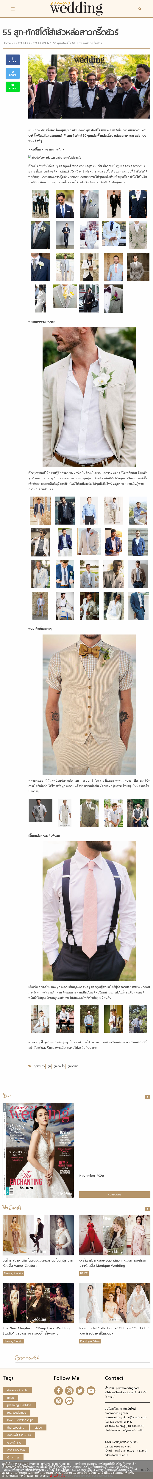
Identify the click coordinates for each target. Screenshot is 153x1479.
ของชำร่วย (14, 1442)
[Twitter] (81, 1390)
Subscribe (114, 1194)
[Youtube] (92, 1390)
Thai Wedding (15, 1427)
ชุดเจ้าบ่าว (39, 1066)
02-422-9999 (113, 1421)
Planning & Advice (13, 1273)
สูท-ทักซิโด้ (59, 1066)
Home (7, 43)
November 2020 (91, 1176)
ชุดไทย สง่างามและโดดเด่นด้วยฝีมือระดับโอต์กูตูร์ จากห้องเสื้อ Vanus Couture (38, 1263)
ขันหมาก (13, 1457)
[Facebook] (59, 1390)
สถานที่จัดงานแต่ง (19, 1435)
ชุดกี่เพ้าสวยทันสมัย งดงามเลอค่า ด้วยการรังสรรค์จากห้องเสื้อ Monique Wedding (112, 1263)
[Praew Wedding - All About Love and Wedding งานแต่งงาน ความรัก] (76, 8)
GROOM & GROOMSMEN (31, 43)
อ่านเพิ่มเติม (57, 1475)
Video (38, 1427)
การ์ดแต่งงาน (16, 1450)
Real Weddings (16, 1412)
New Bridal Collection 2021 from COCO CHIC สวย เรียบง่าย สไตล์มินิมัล (114, 1331)
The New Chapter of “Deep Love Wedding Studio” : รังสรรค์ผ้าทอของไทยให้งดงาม (36, 1331)
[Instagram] (70, 1390)
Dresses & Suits (17, 1390)
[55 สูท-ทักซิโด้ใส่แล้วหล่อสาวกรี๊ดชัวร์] (147, 1209)
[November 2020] (147, 1097)
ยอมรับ (145, 1470)
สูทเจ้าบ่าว (73, 1066)
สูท (49, 1066)
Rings (10, 1397)
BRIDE (84, 1273)
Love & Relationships (20, 1420)
